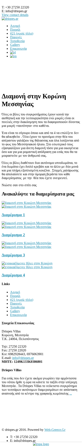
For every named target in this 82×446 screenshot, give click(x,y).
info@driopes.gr (23, 358)
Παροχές (16, 37)
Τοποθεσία (17, 41)
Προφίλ (15, 29)
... (70, 393)
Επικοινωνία (18, 48)
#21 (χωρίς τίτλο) (21, 33)
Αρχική (15, 26)
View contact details (15, 15)
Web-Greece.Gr (54, 429)
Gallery (15, 45)
